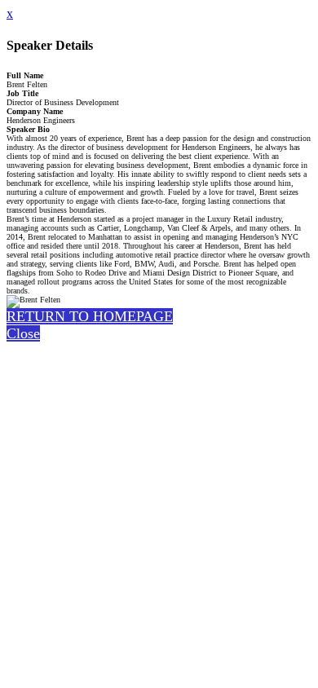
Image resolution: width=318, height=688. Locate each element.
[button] (90, 316)
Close (23, 333)
